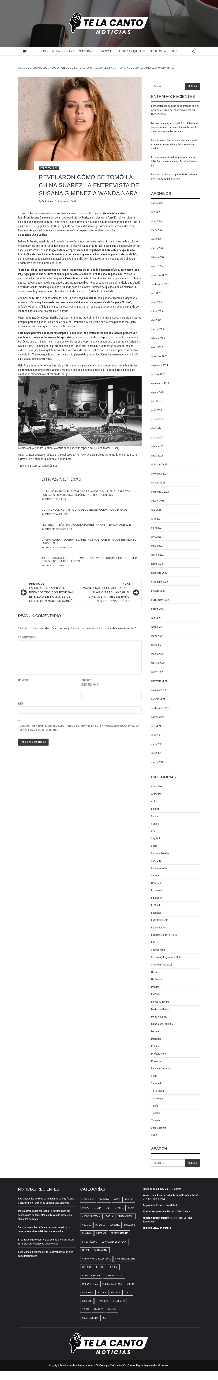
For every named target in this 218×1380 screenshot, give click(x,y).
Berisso (155, 808)
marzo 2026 (157, 248)
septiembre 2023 (160, 491)
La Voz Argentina (160, 1001)
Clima (154, 845)
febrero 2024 (158, 446)
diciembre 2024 (159, 356)
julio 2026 (156, 212)
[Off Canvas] (24, 51)
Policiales (156, 1038)
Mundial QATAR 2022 (162, 1024)
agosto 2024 (157, 392)
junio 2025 (156, 302)
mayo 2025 (157, 311)
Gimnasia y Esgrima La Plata (166, 957)
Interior (155, 986)
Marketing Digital (160, 1009)
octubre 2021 (158, 699)
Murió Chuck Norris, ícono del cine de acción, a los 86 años (84, 509)
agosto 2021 (157, 717)
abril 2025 (156, 320)
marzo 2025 (157, 329)
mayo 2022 (157, 635)
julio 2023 (156, 509)
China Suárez (32, 465)
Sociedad (86, 51)
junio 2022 (156, 626)
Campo (154, 816)
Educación (156, 897)
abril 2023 (156, 536)
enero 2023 (157, 563)
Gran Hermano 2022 (161, 964)
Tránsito (155, 1113)
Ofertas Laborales (164, 51)
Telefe (154, 1105)
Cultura (155, 875)
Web (20, 703)
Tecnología (157, 1098)
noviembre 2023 (159, 473)
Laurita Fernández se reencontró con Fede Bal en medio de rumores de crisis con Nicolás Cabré (51, 592)
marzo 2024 (157, 437)
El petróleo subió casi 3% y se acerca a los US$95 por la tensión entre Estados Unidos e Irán (174, 161)
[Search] (193, 51)
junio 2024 (156, 410)
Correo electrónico (89, 684)
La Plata (155, 994)
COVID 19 (156, 860)
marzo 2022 (157, 654)
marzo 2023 (157, 545)
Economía (156, 890)
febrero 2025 (158, 338)
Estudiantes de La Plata (164, 934)
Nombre (24, 680)
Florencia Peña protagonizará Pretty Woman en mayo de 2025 (86, 524)
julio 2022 (156, 617)
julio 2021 (156, 726)
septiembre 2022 (160, 599)
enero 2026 (157, 266)
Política (155, 1046)
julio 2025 (156, 293)
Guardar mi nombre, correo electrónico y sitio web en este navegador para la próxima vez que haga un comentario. (79, 728)
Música (155, 1031)
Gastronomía (158, 949)
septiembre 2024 (160, 383)
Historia (155, 972)
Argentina (156, 794)
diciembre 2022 (159, 572)
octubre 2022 (158, 590)
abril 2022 (156, 644)
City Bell (155, 838)
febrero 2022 (158, 662)
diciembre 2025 (159, 275)
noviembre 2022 (159, 581)
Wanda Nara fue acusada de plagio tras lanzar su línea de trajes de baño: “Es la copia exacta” (107, 592)
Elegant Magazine (145, 1365)
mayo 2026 (157, 230)
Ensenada (156, 912)
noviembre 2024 (159, 365)
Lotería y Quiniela (132, 51)
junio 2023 (156, 518)
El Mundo (156, 905)
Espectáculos (49, 168)
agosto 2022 (157, 608)
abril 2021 (156, 753)
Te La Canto (48, 201)
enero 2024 (157, 455)
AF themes (162, 1365)
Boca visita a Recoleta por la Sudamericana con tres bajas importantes (174, 176)
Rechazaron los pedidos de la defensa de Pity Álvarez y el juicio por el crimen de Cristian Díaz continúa (175, 110)
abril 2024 (156, 428)
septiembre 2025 (160, 284)
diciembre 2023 (159, 464)
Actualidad (156, 786)
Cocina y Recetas (160, 853)
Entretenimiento (159, 920)
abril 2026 (156, 239)
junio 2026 (156, 221)
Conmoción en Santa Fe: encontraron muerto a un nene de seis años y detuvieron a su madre (174, 144)
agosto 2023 (157, 500)
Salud (154, 1076)
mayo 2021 (157, 744)
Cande (48, 499)
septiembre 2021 (160, 708)
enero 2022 (157, 672)
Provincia (156, 1061)
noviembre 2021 (159, 690)
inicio (44, 51)
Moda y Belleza (63, 51)
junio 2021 (156, 735)
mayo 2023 (157, 527)
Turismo (155, 1120)
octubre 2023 (158, 482)
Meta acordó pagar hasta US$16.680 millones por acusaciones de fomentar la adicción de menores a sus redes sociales (175, 127)
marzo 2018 (157, 762)
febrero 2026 (158, 257)
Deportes (156, 883)
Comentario (27, 637)
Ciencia (155, 823)
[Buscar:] (168, 86)
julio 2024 (156, 401)
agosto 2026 (157, 203)
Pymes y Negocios (161, 1068)
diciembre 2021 (159, 680)
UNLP (154, 1135)
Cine (153, 831)
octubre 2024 (158, 374)
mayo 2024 (157, 419)
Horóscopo (106, 51)
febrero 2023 (158, 554)
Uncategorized (158, 1127)
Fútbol (154, 942)
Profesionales (158, 1053)
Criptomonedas (159, 868)
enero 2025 (157, 347)
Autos (154, 801)
